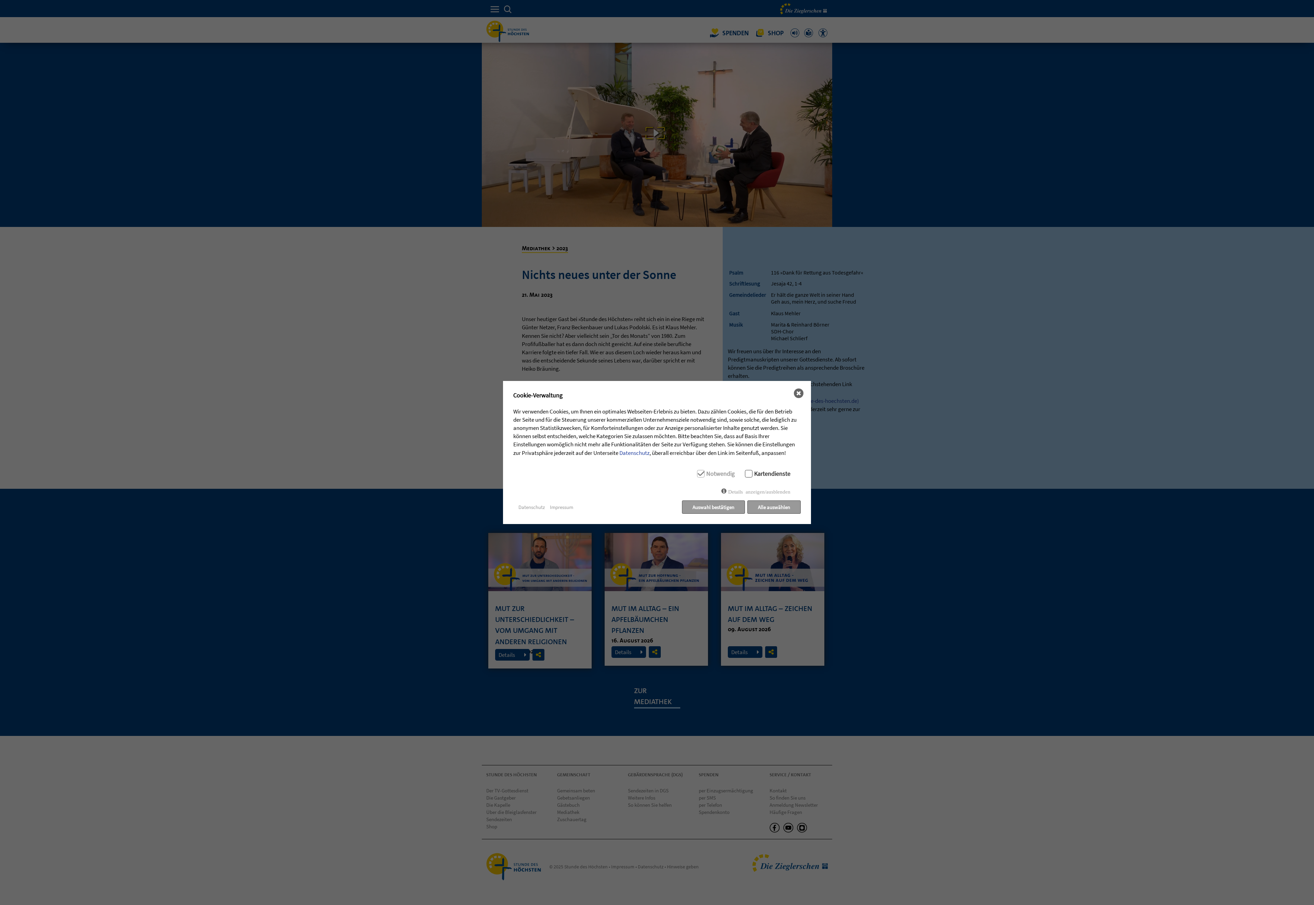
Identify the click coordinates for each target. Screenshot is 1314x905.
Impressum (561, 507)
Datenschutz (634, 453)
